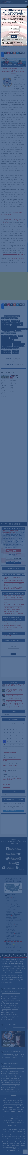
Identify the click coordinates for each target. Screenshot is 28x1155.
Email (14, 32)
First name (14, 25)
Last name (14, 28)
